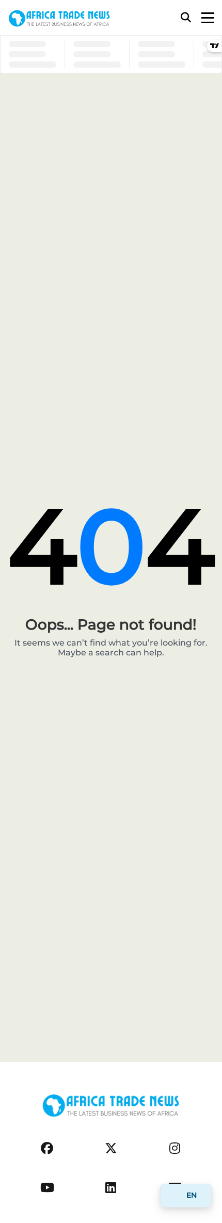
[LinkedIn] (110, 1187)
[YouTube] (47, 1187)
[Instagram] (174, 1148)
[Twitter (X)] (111, 1148)
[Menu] (207, 18)
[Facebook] (47, 1148)
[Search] (186, 17)
